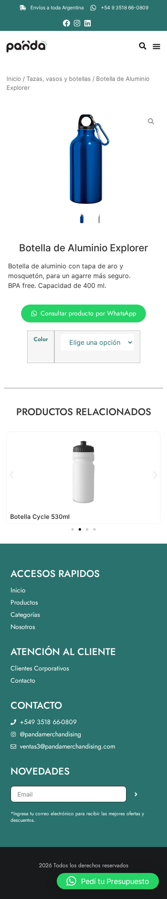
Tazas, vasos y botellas (58, 79)
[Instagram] (77, 23)
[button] (11, 475)
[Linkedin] (87, 23)
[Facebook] (66, 23)
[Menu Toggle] (156, 46)
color (41, 339)
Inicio (13, 79)
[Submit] (136, 794)
